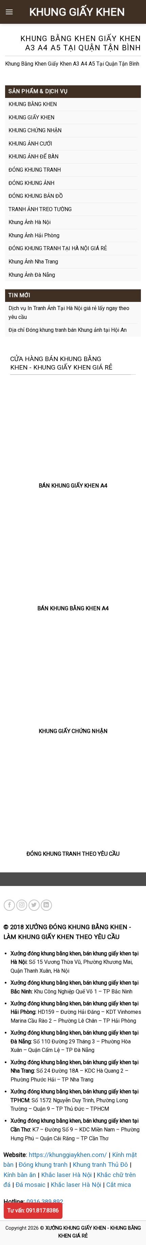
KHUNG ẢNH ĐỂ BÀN (33, 156)
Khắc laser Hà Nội (66, 1174)
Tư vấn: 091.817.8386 (33, 1210)
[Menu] (9, 11)
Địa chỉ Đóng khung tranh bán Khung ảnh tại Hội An (67, 330)
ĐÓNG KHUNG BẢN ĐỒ (35, 196)
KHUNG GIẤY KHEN (77, 11)
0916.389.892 (44, 1201)
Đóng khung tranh (43, 1164)
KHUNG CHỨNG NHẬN (34, 130)
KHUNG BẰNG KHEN (32, 104)
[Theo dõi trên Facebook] (9, 905)
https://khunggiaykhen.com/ (68, 1154)
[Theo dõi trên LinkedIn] (46, 905)
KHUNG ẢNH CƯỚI (30, 143)
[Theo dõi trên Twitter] (34, 905)
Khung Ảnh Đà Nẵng (31, 275)
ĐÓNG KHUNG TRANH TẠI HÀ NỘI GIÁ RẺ (57, 248)
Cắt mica (118, 1184)
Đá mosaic (30, 1184)
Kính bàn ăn (19, 1174)
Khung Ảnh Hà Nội (29, 222)
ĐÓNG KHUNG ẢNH (31, 183)
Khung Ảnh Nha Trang (33, 261)
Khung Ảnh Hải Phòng (33, 235)
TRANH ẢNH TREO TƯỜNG (40, 209)
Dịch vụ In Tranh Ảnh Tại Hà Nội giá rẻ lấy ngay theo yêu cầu (68, 312)
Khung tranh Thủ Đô (100, 1164)
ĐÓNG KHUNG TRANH (34, 170)
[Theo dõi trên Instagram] (22, 905)
